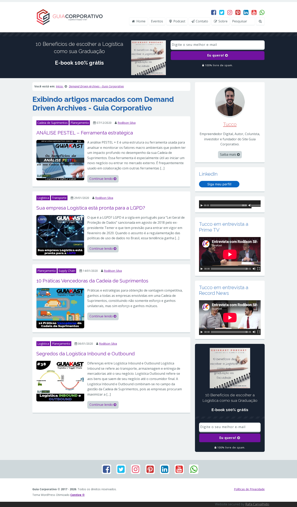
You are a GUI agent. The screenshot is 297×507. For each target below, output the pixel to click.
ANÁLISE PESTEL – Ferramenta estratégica (84, 133)
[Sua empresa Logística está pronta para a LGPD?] (60, 235)
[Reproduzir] (201, 205)
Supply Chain (67, 271)
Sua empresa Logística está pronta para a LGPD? (90, 208)
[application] (230, 204)
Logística (43, 198)
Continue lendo (102, 178)
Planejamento (80, 123)
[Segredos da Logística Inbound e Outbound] (60, 381)
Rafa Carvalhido (257, 504)
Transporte (59, 198)
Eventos (157, 21)
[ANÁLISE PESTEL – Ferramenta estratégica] (60, 159)
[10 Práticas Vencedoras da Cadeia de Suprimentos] (60, 308)
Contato (201, 21)
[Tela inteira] (258, 268)
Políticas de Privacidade (249, 489)
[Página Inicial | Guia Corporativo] (69, 17)
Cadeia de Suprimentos (52, 123)
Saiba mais (228, 154)
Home (140, 21)
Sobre (222, 21)
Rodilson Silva (127, 123)
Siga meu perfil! (219, 184)
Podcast (179, 21)
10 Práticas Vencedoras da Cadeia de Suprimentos (92, 281)
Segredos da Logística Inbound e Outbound (85, 354)
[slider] (256, 206)
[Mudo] (250, 205)
